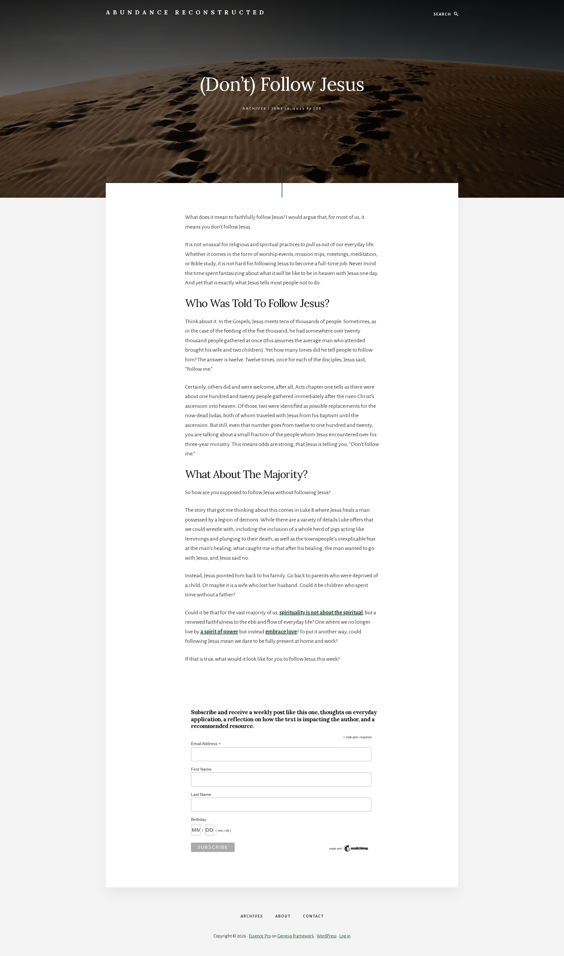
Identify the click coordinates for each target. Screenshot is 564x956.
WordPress (327, 936)
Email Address (206, 744)
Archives (254, 108)
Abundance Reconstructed (186, 12)
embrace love (281, 632)
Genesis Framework (295, 936)
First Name (201, 769)
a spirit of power (219, 632)
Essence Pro (260, 936)
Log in (344, 936)
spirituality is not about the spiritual (321, 612)
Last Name (201, 794)
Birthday (198, 819)
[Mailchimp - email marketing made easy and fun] (349, 851)
